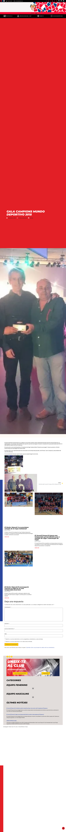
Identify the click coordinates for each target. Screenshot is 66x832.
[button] (36, 13)
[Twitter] (9, 656)
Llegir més (7, 536)
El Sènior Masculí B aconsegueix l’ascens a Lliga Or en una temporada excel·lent (17, 588)
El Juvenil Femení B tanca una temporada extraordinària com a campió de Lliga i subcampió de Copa (47, 538)
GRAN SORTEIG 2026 (11, 720)
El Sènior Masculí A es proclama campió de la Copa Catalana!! (17, 528)
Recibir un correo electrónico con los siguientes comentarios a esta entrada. (24, 639)
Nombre (7, 623)
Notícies (31, 218)
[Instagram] (11, 656)
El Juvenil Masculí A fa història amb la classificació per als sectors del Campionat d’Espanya (27, 708)
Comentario (8, 607)
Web (6, 633)
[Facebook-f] (7, 656)
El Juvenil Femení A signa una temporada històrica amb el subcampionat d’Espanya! (25, 714)
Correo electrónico (10, 628)
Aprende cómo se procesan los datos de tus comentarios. (40, 647)
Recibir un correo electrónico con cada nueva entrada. (19, 641)
